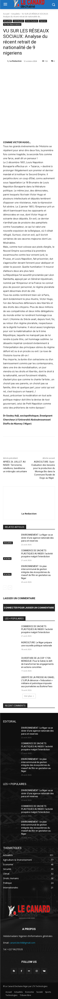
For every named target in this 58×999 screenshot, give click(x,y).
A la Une (7, 558)
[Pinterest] (30, 69)
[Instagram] (37, 971)
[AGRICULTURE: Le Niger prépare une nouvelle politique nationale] (11, 646)
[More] (44, 69)
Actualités (15, 13)
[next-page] (10, 588)
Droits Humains (31, 21)
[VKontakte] (44, 971)
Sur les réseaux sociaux (12, 24)
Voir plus (28, 696)
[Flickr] (29, 971)
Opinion (43, 21)
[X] (23, 69)
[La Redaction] (5, 61)
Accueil (6, 13)
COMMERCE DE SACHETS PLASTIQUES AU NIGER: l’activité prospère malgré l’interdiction (37, 553)
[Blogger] (14, 971)
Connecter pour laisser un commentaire (29, 607)
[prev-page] (5, 588)
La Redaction (16, 61)
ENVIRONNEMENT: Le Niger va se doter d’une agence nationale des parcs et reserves (37, 538)
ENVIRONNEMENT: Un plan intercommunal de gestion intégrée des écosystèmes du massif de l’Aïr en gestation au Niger (36, 572)
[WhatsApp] (37, 69)
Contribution (18, 21)
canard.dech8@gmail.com (22, 942)
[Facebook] (16, 69)
